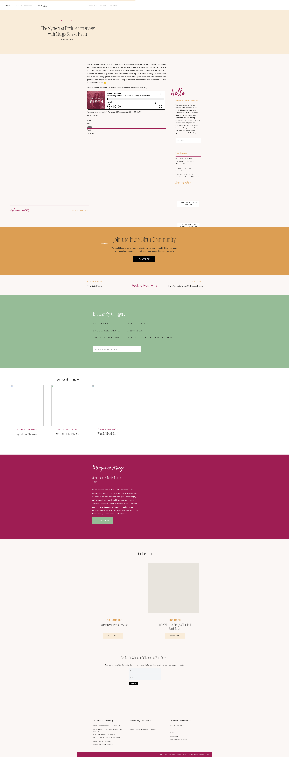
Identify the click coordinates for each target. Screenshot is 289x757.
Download (112, 112)
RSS (97, 115)
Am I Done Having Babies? (68, 433)
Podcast (67, 20)
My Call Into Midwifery (26, 434)
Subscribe (133, 683)
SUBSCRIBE (144, 259)
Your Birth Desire (94, 286)
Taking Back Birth (27, 430)
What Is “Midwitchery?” (108, 433)
